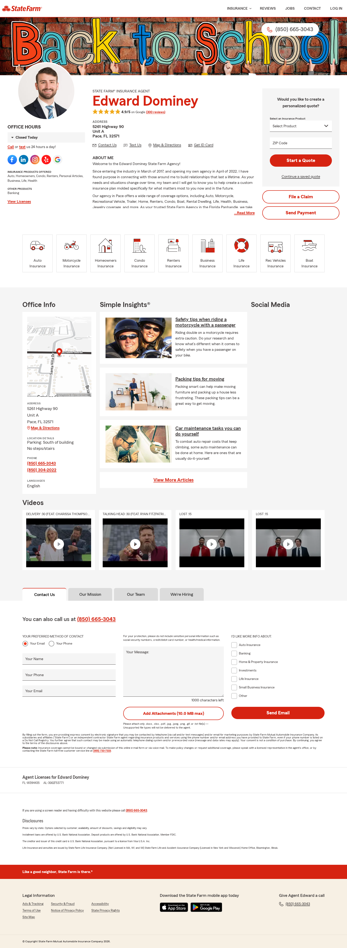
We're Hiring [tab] (181, 594)
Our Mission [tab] (90, 594)
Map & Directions (45, 428)
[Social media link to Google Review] (57, 159)
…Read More (244, 213)
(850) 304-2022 (41, 470)
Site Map (28, 917)
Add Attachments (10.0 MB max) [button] (173, 713)
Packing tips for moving (199, 379)
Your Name (34, 659)
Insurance (237, 8)
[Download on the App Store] (174, 907)
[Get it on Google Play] (206, 907)
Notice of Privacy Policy (67, 910)
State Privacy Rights (105, 910)
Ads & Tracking (32, 904)
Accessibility (100, 904)
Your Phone (64, 643)
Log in (336, 8)
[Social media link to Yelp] (46, 159)
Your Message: (137, 652)
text (22, 147)
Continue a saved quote (301, 176)
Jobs (290, 8)
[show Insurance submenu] (249, 8)
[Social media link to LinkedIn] (23, 159)
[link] (22, 8)
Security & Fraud (63, 904)
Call (11, 147)
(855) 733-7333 (102, 750)
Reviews (268, 8)
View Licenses (19, 201)
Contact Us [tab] (44, 594)
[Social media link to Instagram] (35, 159)
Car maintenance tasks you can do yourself (208, 431)
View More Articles (173, 480)
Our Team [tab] (136, 594)
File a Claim (301, 197)
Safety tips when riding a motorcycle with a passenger (205, 322)
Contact (312, 8)
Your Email (37, 643)
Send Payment (301, 213)
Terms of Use (31, 910)
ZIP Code (280, 143)
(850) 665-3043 (41, 463)
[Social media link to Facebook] (12, 159)
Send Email (278, 713)
